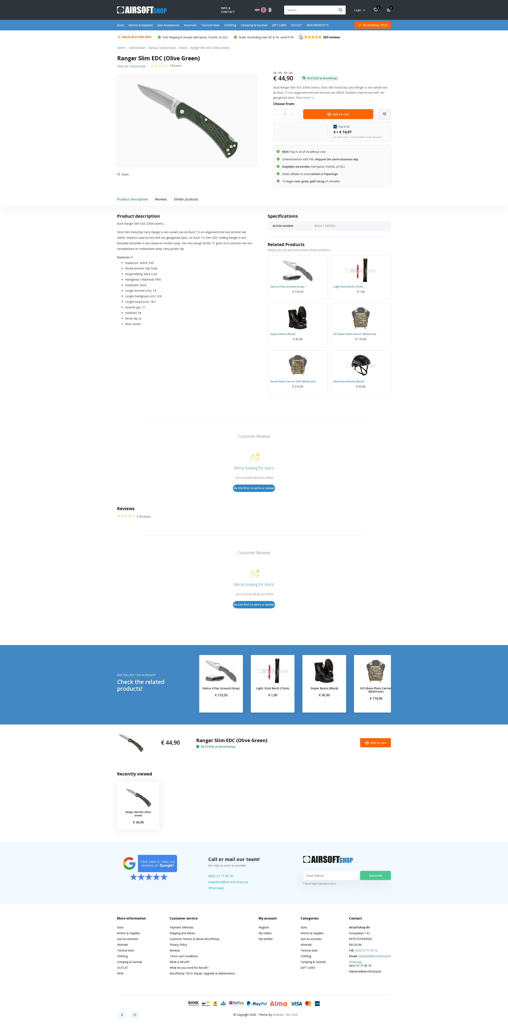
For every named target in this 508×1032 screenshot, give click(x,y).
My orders (265, 933)
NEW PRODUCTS (318, 25)
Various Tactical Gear (162, 48)
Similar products (186, 199)
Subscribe (375, 875)
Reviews (161, 199)
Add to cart (341, 114)
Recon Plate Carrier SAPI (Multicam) (293, 381)
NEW (120, 973)
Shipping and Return (182, 933)
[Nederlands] (257, 10)
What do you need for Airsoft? (189, 967)
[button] (320, 37)
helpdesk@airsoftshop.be (228, 882)
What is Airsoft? (180, 962)
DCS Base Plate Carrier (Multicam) (354, 334)
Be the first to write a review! (254, 488)
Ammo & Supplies (141, 25)
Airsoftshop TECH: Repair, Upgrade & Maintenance (202, 973)
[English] (263, 10)
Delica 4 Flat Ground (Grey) (287, 286)
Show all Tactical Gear (131, 66)
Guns (120, 25)
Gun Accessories (168, 25)
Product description (132, 199)
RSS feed (291, 1015)
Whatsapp (216, 888)
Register (264, 927)
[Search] (341, 10)
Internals (190, 25)
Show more (304, 97)
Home (121, 48)
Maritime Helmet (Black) (348, 381)
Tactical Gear (210, 25)
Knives (183, 48)
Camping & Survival (254, 25)
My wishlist (266, 939)
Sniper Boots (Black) (282, 334)
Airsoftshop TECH (375, 25)
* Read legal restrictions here (319, 883)
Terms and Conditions (184, 956)
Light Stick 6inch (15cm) (348, 286)
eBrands (278, 1015)
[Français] (270, 10)
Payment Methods (181, 927)
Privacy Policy (178, 944)
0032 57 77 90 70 (220, 876)
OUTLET (296, 25)
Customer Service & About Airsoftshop (194, 939)
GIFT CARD (279, 25)
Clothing (230, 25)
